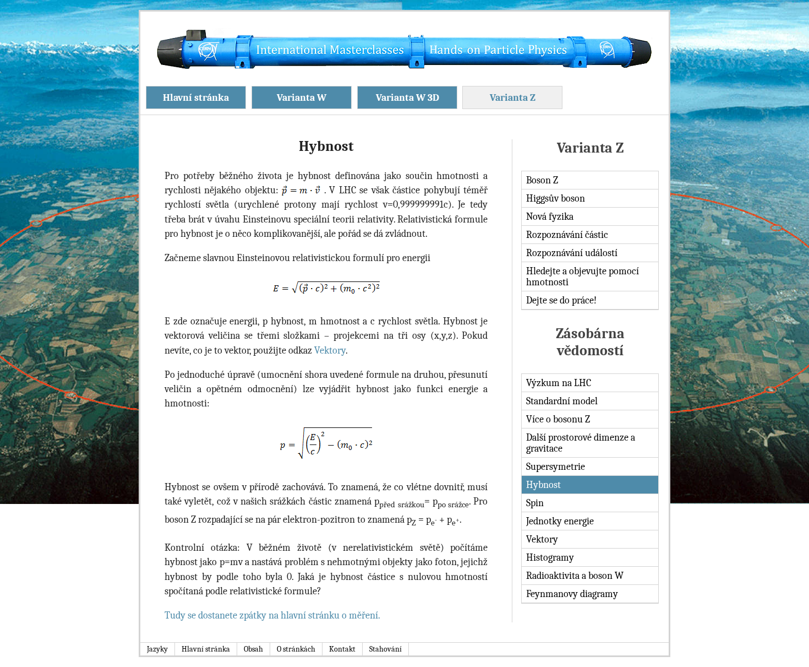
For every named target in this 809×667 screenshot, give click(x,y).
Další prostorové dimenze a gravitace (580, 443)
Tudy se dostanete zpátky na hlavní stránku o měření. (272, 615)
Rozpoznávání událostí (571, 252)
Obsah (253, 649)
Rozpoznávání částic (567, 234)
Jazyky (157, 649)
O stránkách (296, 649)
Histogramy (550, 557)
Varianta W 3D (407, 97)
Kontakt (342, 649)
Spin (535, 502)
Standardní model (562, 400)
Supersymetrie (555, 466)
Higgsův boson (555, 198)
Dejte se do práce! (561, 300)
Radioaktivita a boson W (575, 575)
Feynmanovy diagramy (572, 593)
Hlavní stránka (196, 97)
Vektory (542, 539)
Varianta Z (512, 97)
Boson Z (542, 180)
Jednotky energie (560, 521)
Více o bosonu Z (558, 419)
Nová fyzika (549, 216)
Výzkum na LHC (558, 382)
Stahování (385, 649)
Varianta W (301, 97)
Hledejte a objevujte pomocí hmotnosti (582, 276)
